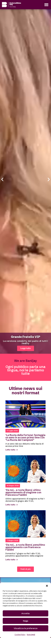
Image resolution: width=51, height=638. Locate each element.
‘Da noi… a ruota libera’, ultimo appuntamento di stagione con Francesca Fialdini (23, 492)
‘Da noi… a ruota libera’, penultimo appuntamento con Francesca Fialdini (25, 547)
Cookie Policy (20, 635)
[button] (47, 585)
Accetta (25, 613)
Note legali (31, 635)
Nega (25, 621)
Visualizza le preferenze (25, 628)
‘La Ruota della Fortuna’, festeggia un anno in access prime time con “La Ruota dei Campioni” (25, 437)
